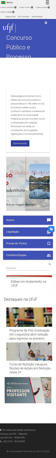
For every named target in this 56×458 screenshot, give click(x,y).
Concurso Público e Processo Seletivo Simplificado (22, 57)
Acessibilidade (37, 17)
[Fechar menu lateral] (46, 23)
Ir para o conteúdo (8, 7)
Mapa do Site (11, 17)
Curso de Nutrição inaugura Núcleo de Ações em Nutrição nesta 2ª (30, 368)
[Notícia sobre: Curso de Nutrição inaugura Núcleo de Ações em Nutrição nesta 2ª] (30, 358)
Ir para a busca (42, 7)
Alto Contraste (23, 17)
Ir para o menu (26, 7)
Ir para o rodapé (7, 12)
